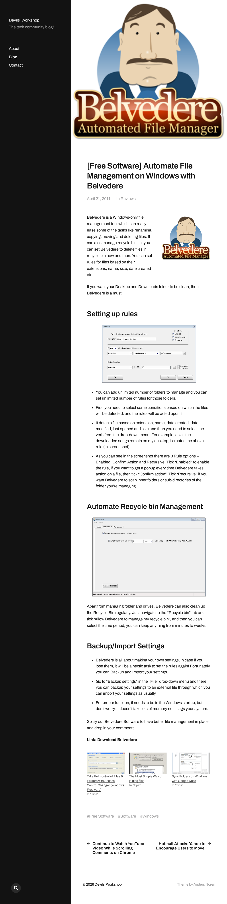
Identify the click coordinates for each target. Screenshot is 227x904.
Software (128, 816)
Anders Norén (204, 884)
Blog (13, 57)
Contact (16, 65)
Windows (151, 816)
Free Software (101, 816)
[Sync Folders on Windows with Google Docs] (191, 763)
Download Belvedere (117, 739)
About (14, 48)
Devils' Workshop (24, 20)
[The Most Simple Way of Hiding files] (148, 763)
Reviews (128, 198)
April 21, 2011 (98, 198)
